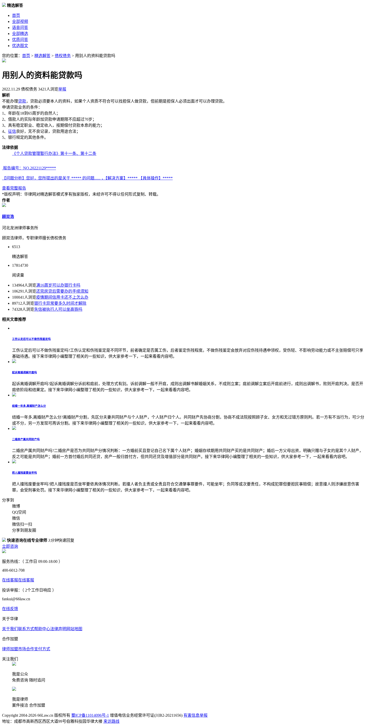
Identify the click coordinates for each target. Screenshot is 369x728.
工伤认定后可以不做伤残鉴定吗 (31, 338)
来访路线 (111, 721)
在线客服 (10, 580)
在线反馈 (10, 609)
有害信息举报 (195, 715)
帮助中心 (42, 629)
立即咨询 (10, 546)
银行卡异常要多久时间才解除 (60, 303)
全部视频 (20, 21)
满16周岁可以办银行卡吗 (58, 285)
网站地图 (74, 629)
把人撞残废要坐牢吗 (24, 472)
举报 (62, 89)
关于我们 (10, 629)
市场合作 (26, 649)
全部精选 (20, 33)
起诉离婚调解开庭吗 (24, 372)
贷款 (22, 101)
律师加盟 (10, 649)
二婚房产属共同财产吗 (26, 439)
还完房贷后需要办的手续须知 (62, 291)
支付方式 (42, 649)
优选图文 (20, 45)
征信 (12, 131)
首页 (16, 15)
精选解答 (42, 56)
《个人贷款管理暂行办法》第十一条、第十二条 (54, 153)
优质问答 (20, 39)
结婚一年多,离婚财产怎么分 (29, 405)
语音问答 (20, 27)
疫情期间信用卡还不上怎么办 (62, 297)
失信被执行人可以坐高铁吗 (58, 309)
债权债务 (63, 56)
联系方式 (26, 629)
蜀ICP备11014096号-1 (90, 715)
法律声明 (58, 629)
